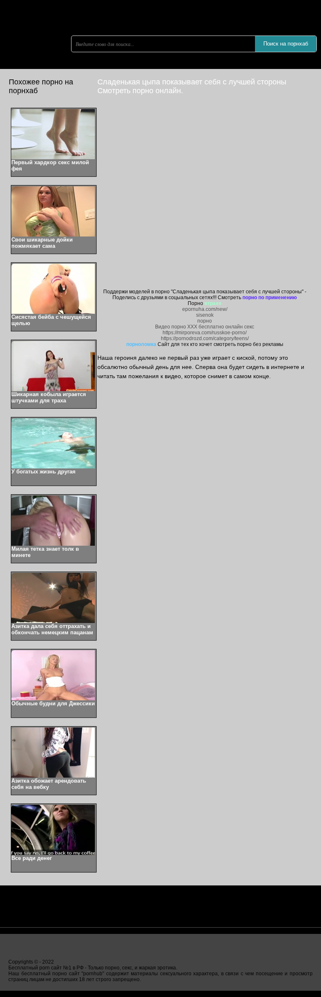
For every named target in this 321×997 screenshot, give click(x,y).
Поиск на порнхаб (285, 44)
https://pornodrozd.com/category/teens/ (205, 338)
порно (204, 321)
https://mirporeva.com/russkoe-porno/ (205, 333)
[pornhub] (50, 65)
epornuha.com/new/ (204, 309)
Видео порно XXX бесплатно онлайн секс (204, 327)
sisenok (205, 315)
